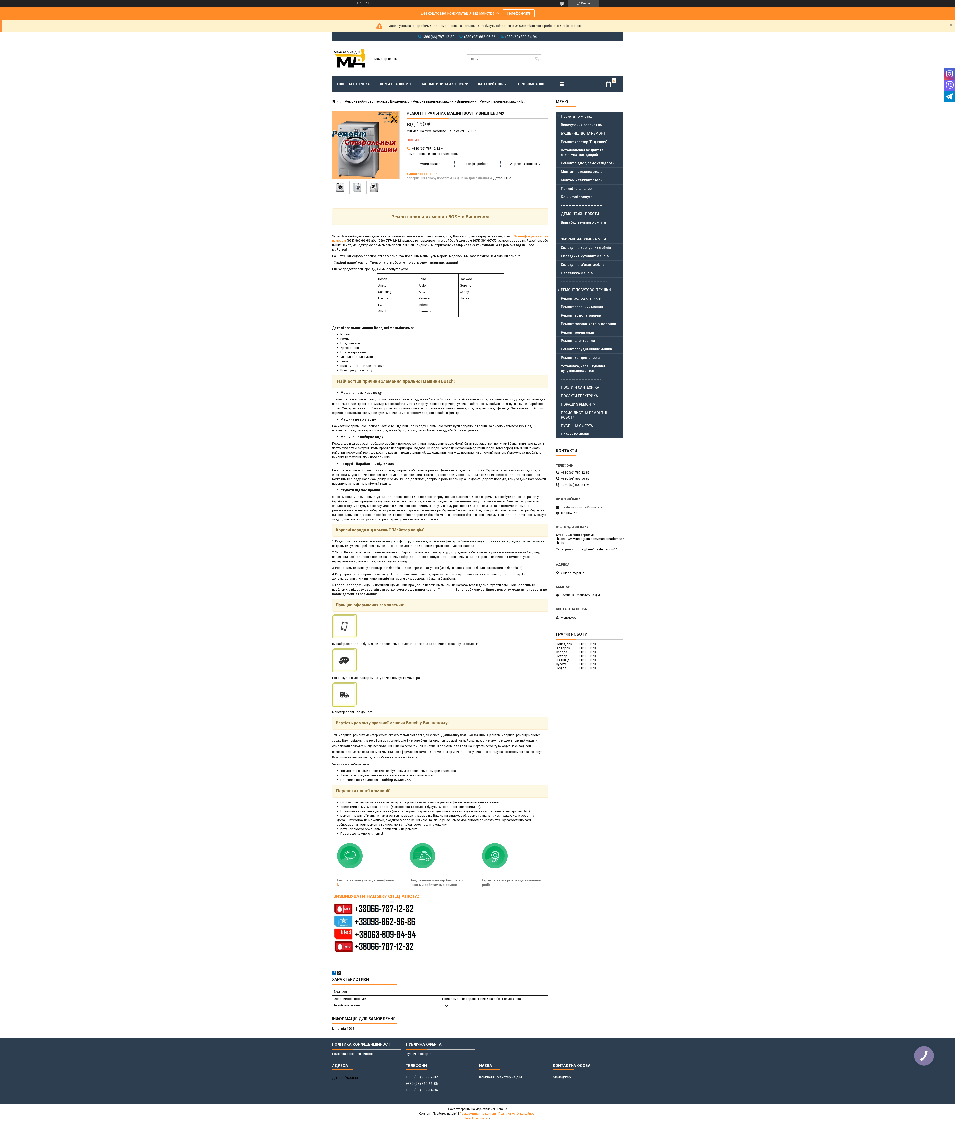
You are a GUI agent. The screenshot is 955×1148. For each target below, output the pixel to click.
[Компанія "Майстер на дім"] (350, 59)
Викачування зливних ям (582, 125)
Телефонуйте (519, 13)
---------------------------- (582, 205)
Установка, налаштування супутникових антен (583, 368)
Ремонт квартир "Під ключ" (584, 142)
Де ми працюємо (395, 84)
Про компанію (531, 84)
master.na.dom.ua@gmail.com (583, 507)
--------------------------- (581, 379)
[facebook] (334, 973)
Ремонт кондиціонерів (580, 358)
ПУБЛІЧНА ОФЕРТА (577, 426)
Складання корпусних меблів (586, 248)
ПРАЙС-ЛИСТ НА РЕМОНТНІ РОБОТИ (584, 415)
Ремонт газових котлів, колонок (588, 324)
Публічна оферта (418, 1054)
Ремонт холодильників (581, 298)
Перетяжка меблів (577, 273)
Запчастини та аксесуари (444, 84)
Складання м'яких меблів (582, 265)
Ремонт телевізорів (577, 332)
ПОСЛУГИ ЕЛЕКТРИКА (579, 396)
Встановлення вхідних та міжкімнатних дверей (582, 152)
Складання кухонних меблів (585, 256)
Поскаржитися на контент (478, 1113)
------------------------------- (584, 282)
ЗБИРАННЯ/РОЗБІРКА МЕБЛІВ (586, 239)
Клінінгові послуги (576, 197)
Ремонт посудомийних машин (586, 349)
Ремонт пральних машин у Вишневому (444, 101)
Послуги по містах (576, 116)
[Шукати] (537, 58)
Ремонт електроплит (579, 341)
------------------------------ (583, 231)
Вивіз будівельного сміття (583, 222)
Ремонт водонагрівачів (581, 315)
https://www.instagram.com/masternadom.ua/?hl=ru (591, 541)
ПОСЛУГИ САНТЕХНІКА (580, 387)
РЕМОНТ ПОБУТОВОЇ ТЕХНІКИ (586, 290)
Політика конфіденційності (352, 1054)
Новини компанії (575, 434)
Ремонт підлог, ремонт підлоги (587, 163)
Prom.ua (501, 1109)
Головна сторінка (353, 84)
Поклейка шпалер (576, 189)
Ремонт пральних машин (582, 307)
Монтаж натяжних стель (581, 172)
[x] (339, 973)
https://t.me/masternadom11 (597, 549)
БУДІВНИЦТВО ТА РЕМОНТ (583, 133)
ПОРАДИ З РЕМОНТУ (578, 404)
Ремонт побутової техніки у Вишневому (377, 101)
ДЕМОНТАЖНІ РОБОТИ (580, 214)
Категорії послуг (493, 84)
